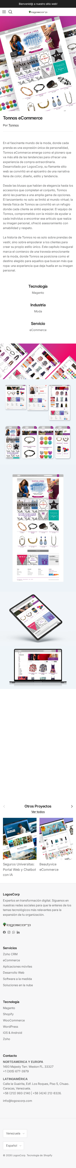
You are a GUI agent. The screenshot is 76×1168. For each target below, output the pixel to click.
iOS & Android (12, 1032)
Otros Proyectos (38, 806)
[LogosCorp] (38, 12)
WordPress (10, 1026)
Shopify (8, 1014)
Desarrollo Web (13, 972)
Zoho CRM (10, 954)
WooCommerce (14, 1020)
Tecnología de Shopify (39, 1155)
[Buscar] (12, 12)
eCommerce (11, 960)
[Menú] (4, 12)
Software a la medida (17, 979)
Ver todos (38, 812)
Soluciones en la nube (18, 985)
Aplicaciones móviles (17, 966)
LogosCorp (19, 1155)
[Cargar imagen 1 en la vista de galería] (38, 63)
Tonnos (13, 125)
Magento (9, 1008)
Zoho (6, 1039)
